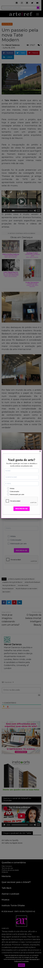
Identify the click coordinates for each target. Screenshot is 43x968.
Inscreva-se (21, 509)
